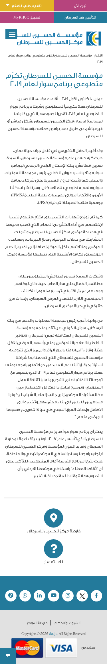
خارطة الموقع (37, 623)
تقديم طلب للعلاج (27, 6)
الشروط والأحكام (67, 623)
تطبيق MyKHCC (26, 17)
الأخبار (98, 55)
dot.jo (53, 634)
